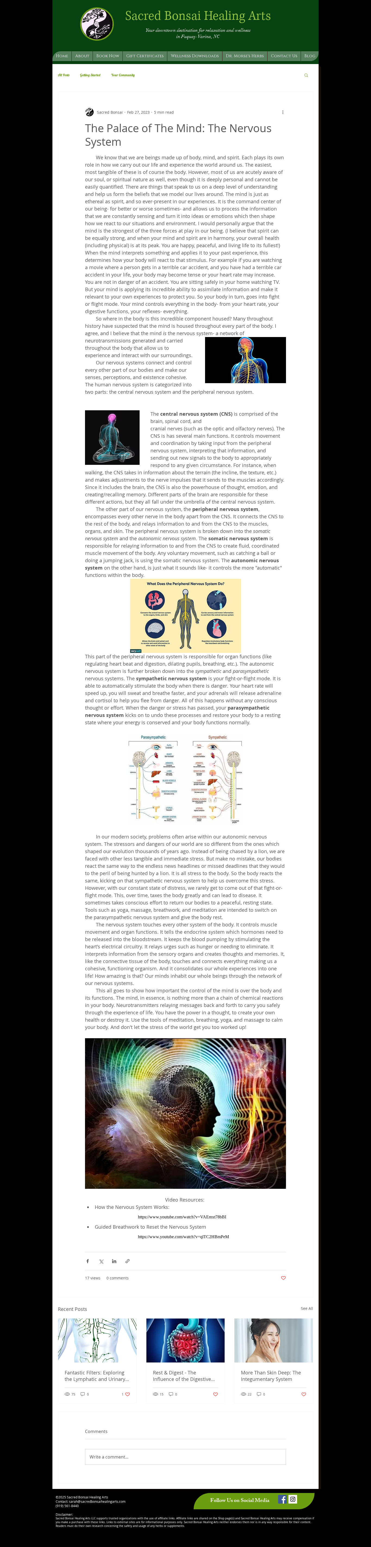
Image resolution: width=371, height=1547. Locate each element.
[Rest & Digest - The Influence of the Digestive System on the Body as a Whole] (185, 1340)
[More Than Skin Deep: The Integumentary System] (273, 1340)
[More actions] (282, 112)
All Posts (63, 75)
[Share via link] (127, 1261)
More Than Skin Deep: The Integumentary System (271, 1375)
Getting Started (90, 75)
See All (307, 1308)
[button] (306, 75)
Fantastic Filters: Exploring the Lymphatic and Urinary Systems (95, 1375)
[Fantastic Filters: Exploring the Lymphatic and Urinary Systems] (97, 1340)
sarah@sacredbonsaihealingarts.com (97, 1501)
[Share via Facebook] (87, 1261)
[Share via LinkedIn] (114, 1261)
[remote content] (185, 1217)
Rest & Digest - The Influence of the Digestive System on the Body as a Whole (182, 1375)
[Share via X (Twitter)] (100, 1261)
